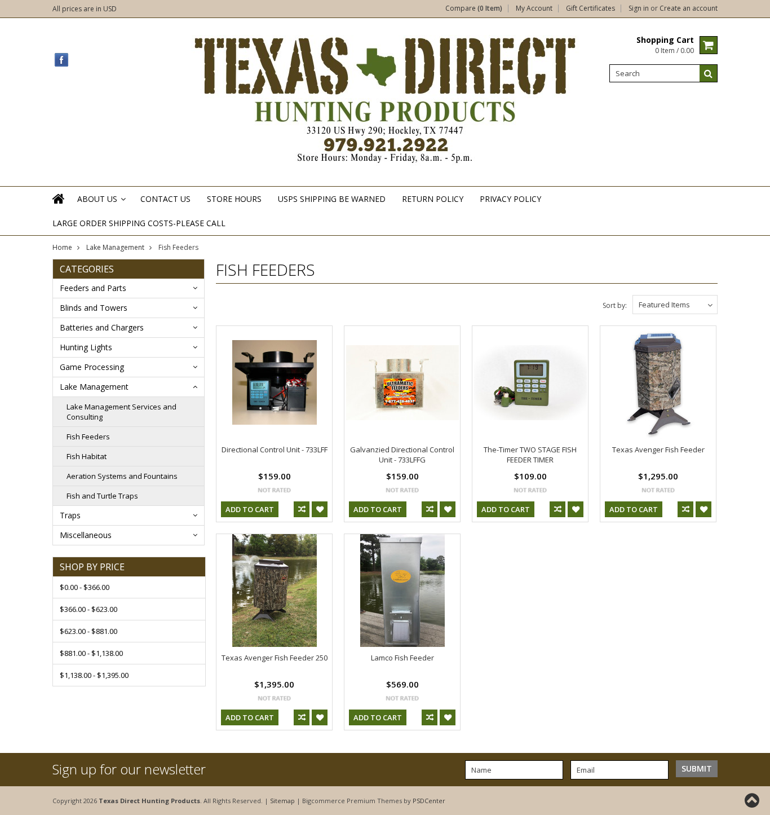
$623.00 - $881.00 (88, 631)
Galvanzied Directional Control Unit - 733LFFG (402, 454)
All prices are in (84, 9)
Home (62, 247)
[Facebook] (62, 60)
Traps (70, 515)
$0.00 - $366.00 (84, 587)
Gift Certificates (590, 8)
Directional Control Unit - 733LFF (275, 449)
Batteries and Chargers (102, 327)
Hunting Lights (86, 347)
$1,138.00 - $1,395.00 (94, 675)
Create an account (689, 8)
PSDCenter (429, 800)
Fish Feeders (88, 436)
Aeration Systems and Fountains (122, 476)
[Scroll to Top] (753, 800)
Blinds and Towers (93, 307)
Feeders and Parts (93, 288)
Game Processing (92, 367)
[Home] (59, 206)
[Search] (709, 73)
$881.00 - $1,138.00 (91, 653)
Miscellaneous (86, 535)
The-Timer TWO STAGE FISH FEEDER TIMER (530, 454)
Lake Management (115, 247)
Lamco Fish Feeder (402, 658)
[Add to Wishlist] (320, 509)
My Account (534, 8)
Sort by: (615, 305)
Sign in (639, 8)
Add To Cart (249, 509)
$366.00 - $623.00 (88, 609)
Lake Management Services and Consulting (121, 412)
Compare (473, 8)
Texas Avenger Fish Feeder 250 (275, 658)
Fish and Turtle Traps (102, 496)
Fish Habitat (87, 456)
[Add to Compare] (301, 509)
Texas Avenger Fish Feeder (658, 449)
